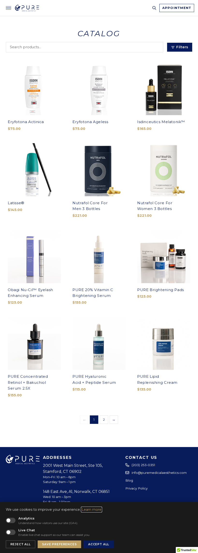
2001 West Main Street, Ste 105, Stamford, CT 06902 (73, 468)
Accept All (98, 544)
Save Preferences (59, 544)
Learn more (91, 509)
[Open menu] (8, 8)
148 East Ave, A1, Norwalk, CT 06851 (76, 491)
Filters (182, 47)
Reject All (20, 544)
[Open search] (154, 8)
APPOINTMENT (176, 8)
